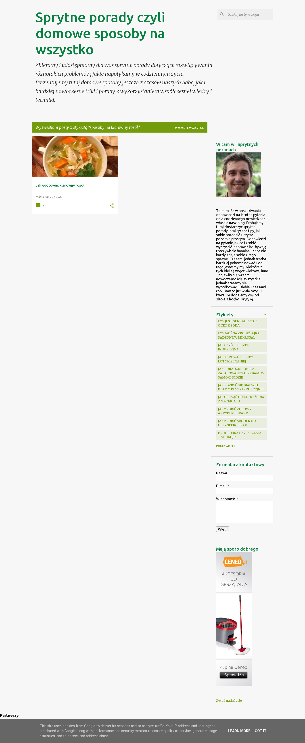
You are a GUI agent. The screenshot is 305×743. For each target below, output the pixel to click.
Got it (260, 731)
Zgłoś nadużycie (229, 701)
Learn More (239, 731)
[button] (111, 206)
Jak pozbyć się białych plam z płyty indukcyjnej (240, 387)
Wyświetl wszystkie (189, 127)
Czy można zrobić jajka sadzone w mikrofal (239, 335)
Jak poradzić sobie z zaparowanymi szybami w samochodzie (241, 373)
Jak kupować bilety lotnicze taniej (235, 359)
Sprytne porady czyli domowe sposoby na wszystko (100, 33)
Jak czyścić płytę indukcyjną (233, 347)
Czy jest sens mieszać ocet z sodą (237, 323)
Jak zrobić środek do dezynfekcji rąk (237, 423)
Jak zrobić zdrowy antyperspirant (234, 411)
